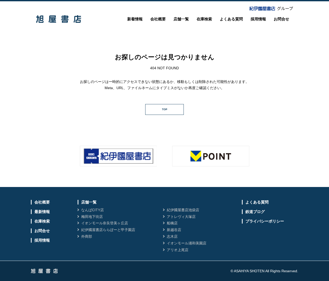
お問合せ (281, 19)
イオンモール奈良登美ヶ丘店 (104, 223)
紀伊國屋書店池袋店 (183, 210)
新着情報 (135, 19)
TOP (164, 109)
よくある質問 (231, 19)
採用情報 (258, 19)
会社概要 (158, 19)
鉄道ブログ (255, 211)
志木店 (172, 236)
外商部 (86, 236)
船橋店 (172, 223)
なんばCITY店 (92, 210)
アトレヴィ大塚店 (181, 217)
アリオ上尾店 (177, 250)
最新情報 (42, 211)
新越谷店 (174, 230)
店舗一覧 (181, 19)
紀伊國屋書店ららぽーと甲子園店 (108, 230)
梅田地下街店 (92, 217)
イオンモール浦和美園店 (186, 243)
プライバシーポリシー (264, 221)
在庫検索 (204, 19)
